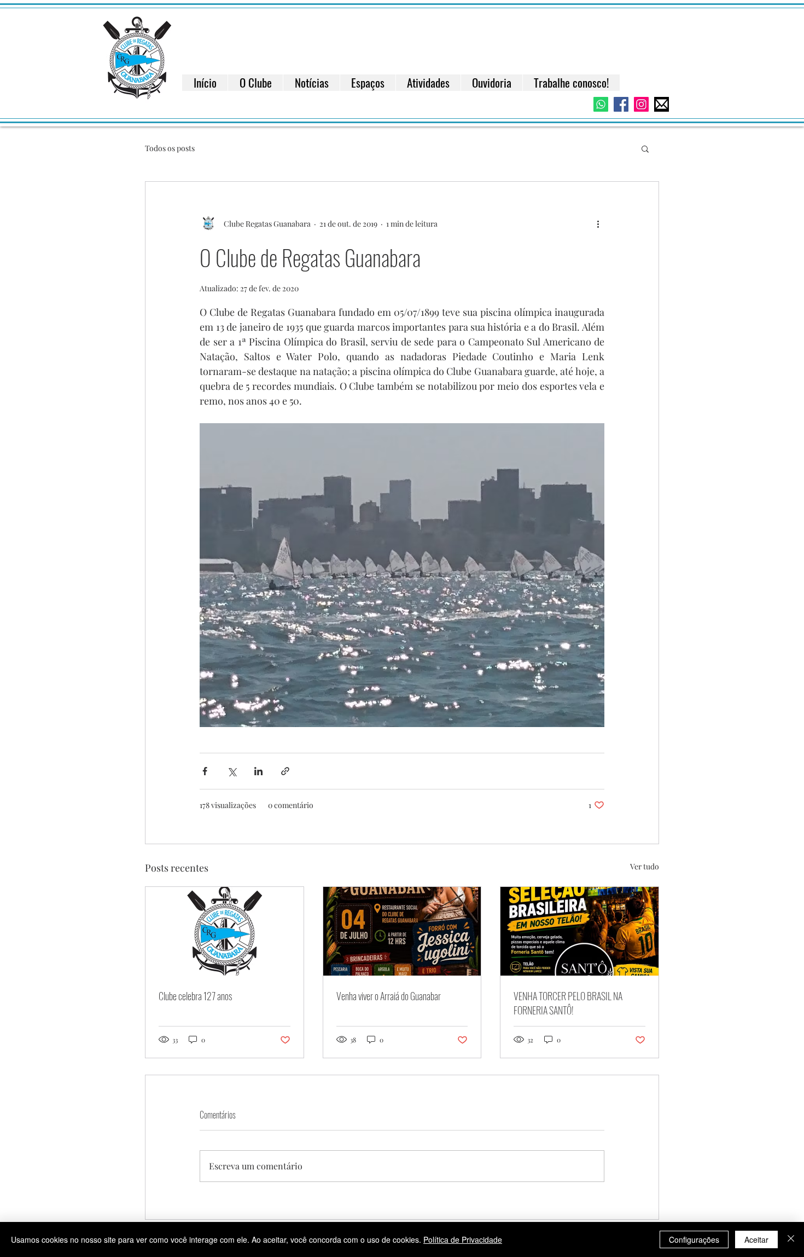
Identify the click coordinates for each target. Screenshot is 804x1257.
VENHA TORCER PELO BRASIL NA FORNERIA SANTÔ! (568, 1003)
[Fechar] (790, 1239)
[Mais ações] (597, 223)
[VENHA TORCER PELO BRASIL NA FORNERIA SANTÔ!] (579, 931)
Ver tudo (644, 866)
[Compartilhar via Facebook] (205, 771)
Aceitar (756, 1239)
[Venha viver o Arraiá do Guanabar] (402, 931)
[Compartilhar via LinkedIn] (258, 771)
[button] (645, 148)
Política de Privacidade (462, 1239)
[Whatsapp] (600, 104)
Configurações (694, 1239)
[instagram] (641, 104)
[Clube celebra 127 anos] (224, 931)
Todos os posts (170, 148)
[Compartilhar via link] (285, 771)
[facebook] (621, 104)
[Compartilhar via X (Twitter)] (231, 771)
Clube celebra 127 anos (195, 996)
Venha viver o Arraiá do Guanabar (388, 996)
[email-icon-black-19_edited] (661, 104)
